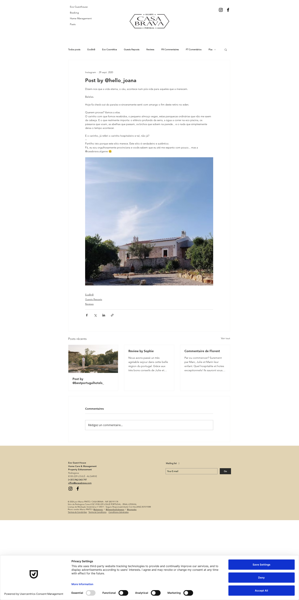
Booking (74, 12)
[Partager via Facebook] (86, 315)
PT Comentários (194, 49)
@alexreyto (98, 509)
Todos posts (74, 49)
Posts (73, 24)
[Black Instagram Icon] (220, 9)
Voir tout (225, 338)
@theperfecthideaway (115, 509)
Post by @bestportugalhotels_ (88, 381)
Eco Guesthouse (79, 6)
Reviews (150, 49)
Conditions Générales (118, 512)
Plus (210, 49)
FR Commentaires (170, 49)
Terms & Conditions (97, 512)
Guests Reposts (131, 49)
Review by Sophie (141, 351)
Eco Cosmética (109, 49)
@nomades (132, 509)
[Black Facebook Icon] (228, 9)
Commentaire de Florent (202, 351)
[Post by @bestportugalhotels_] (93, 359)
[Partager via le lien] (112, 315)
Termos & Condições (77, 512)
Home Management (81, 18)
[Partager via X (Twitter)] (95, 315)
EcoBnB (91, 49)
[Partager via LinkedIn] (103, 315)
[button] (225, 49)
